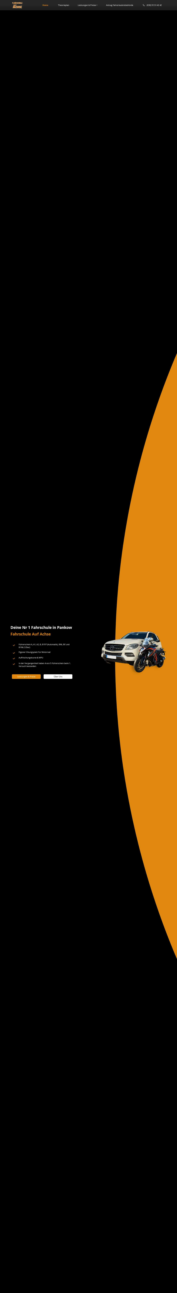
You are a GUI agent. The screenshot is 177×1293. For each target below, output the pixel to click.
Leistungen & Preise (26, 676)
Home (45, 5)
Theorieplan (63, 5)
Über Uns (58, 676)
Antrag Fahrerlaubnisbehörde (119, 5)
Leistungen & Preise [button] (87, 5)
